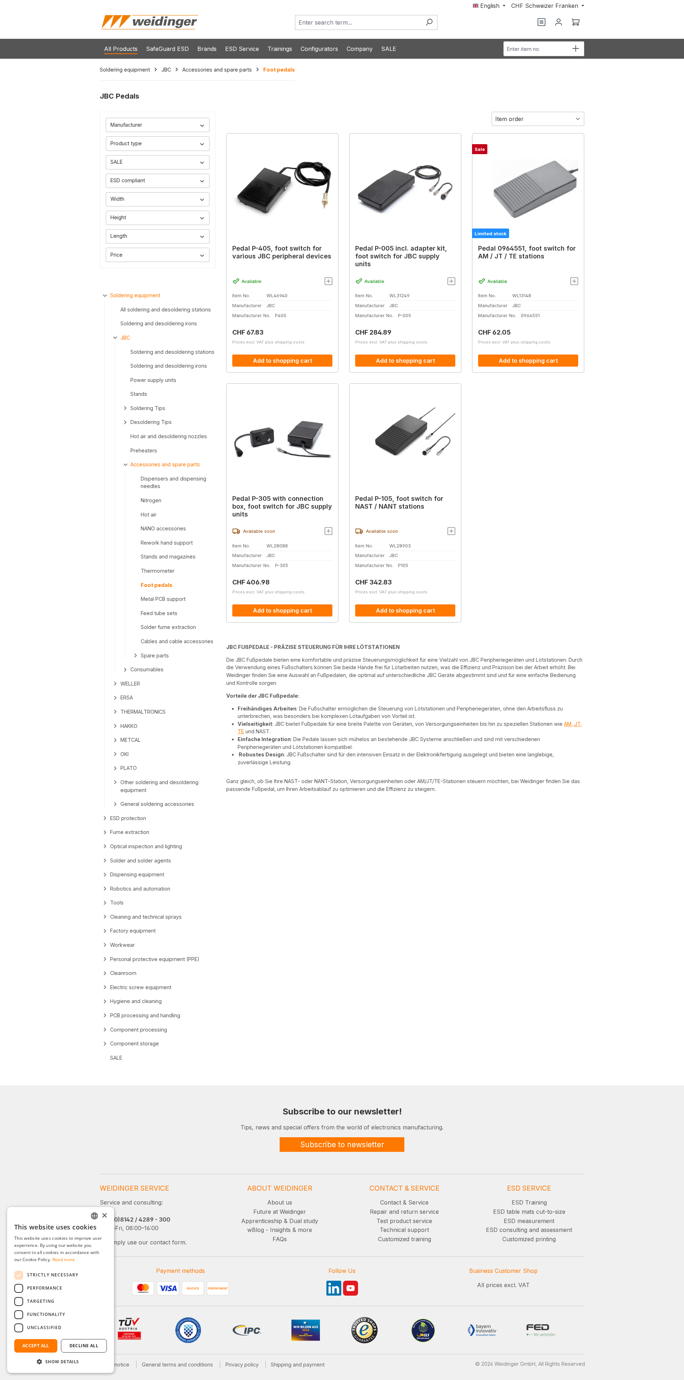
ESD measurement (529, 1220)
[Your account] (558, 22)
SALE (116, 162)
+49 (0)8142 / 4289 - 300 (135, 1219)
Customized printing (529, 1239)
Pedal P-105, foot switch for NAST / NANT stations (399, 502)
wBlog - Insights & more (279, 1229)
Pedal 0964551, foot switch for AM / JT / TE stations (527, 252)
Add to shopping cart (282, 360)
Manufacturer (126, 125)
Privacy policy (242, 1364)
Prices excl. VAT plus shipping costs (268, 342)
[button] (60, 1361)
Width (117, 199)
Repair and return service (404, 1211)
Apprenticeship (261, 1220)
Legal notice (114, 1364)
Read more (63, 1259)
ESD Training (529, 1202)
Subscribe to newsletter (342, 1144)
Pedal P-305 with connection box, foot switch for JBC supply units (282, 506)
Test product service (404, 1220)
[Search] (429, 22)
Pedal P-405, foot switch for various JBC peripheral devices (281, 252)
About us (279, 1202)
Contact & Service (404, 1202)
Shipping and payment (298, 1364)
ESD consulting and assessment (529, 1229)
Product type (126, 143)
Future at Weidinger (279, 1211)
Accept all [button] (35, 1346)
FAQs (280, 1239)
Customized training (404, 1239)
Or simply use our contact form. (143, 1242)
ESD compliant (127, 180)
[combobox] (358, 22)
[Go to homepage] (150, 22)
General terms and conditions (177, 1364)
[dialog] (60, 1290)
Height (118, 217)
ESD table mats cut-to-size (529, 1211)
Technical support (404, 1229)
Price (116, 255)
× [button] (104, 1215)
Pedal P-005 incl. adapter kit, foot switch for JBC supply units (401, 256)
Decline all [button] (83, 1346)
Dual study (303, 1220)
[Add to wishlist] (328, 281)
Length (118, 236)
